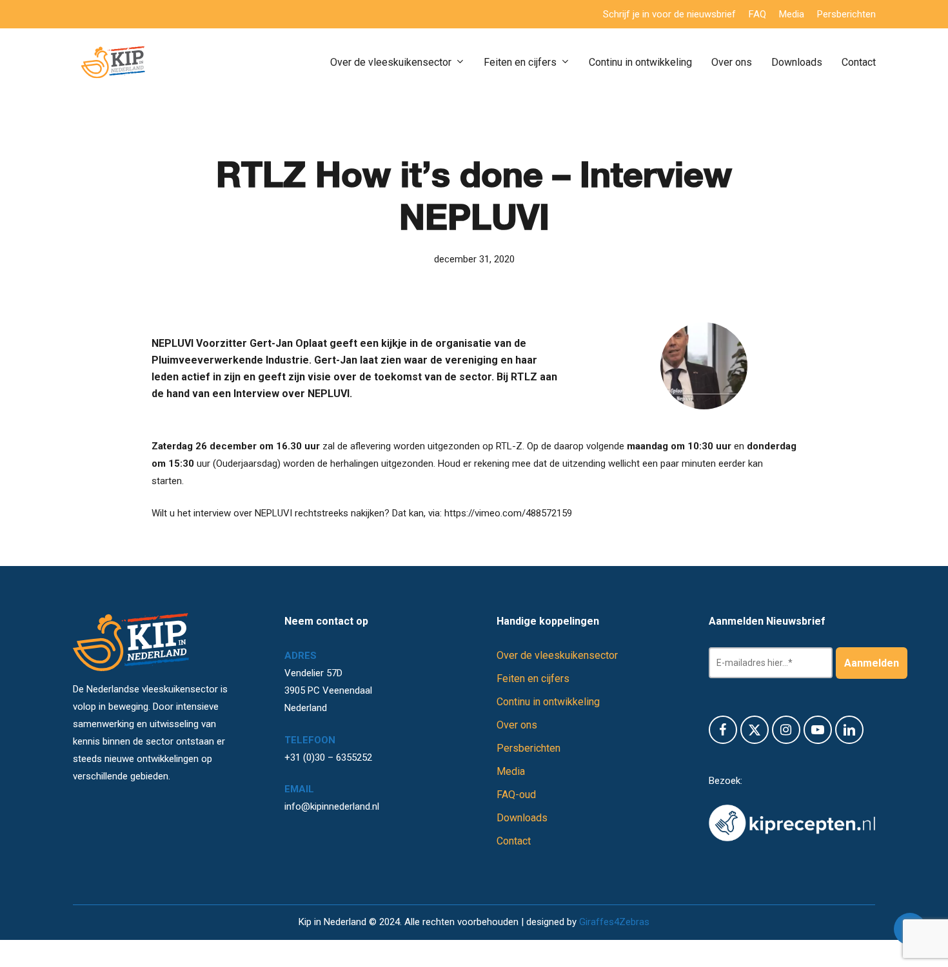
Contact (514, 841)
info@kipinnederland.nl (331, 806)
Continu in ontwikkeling (548, 702)
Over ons (517, 725)
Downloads (522, 818)
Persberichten (528, 748)
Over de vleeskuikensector (557, 655)
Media (511, 771)
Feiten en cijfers (533, 678)
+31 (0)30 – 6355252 (328, 757)
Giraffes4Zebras (614, 922)
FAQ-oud (516, 794)
